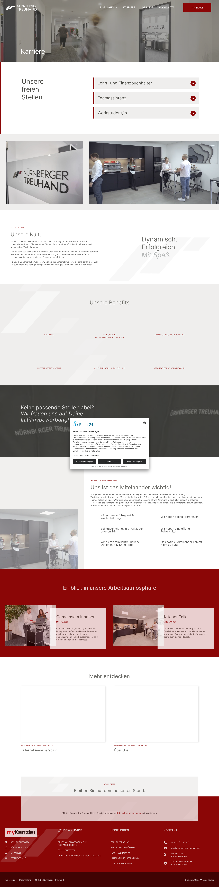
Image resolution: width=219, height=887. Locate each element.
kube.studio (208, 880)
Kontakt (171, 830)
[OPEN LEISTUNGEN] (116, 7)
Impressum (10, 880)
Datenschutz (25, 880)
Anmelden (177, 794)
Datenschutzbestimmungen (129, 804)
